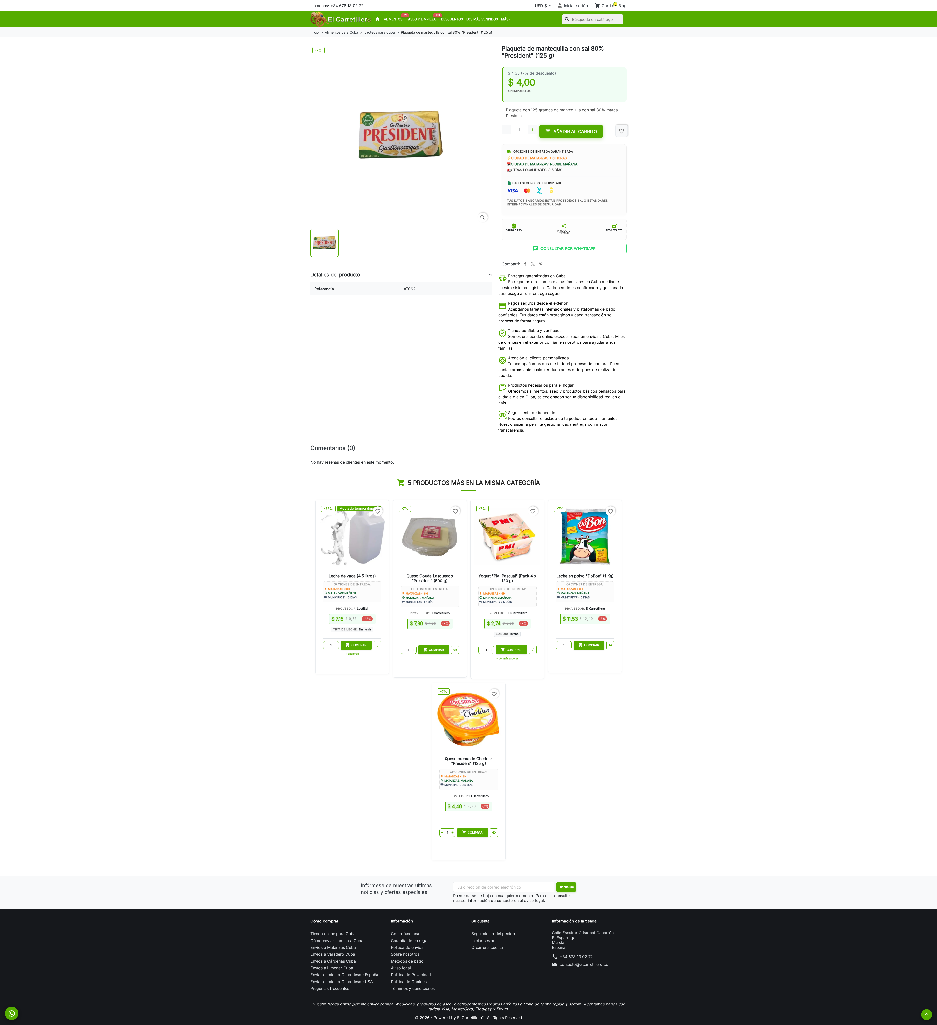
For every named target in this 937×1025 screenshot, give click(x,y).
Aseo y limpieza (423, 18)
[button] (572, 5)
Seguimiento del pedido (493, 933)
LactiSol (362, 608)
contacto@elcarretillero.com (586, 964)
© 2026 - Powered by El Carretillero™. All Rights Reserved (468, 1017)
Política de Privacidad (411, 974)
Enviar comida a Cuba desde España (344, 974)
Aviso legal (401, 967)
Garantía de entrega (409, 940)
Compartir (525, 264)
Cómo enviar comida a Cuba (336, 940)
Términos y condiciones (413, 988)
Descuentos (452, 19)
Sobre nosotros (405, 954)
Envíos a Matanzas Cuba (333, 947)
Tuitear (533, 264)
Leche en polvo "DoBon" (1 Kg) (585, 575)
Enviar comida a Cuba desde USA (341, 981)
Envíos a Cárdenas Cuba (333, 961)
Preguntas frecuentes (329, 988)
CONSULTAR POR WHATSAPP (564, 248)
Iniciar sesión (483, 940)
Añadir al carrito (571, 131)
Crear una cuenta (487, 947)
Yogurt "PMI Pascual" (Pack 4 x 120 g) (507, 578)
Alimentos (395, 18)
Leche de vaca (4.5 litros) (352, 575)
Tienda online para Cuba (333, 933)
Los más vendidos (482, 19)
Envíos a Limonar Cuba (331, 967)
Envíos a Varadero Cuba (332, 954)
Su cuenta (480, 921)
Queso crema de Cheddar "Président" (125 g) (468, 761)
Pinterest (541, 264)
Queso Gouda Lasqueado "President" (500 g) (430, 578)
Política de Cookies (409, 981)
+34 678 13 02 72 (576, 956)
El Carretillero (440, 613)
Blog (622, 5)
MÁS (504, 19)
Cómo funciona (405, 933)
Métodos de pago (407, 961)
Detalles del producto (335, 275)
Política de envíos (407, 947)
